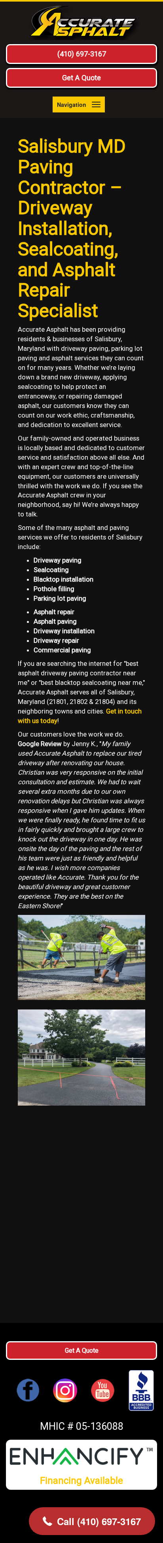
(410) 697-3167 (81, 54)
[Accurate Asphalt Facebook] (28, 1390)
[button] (92, 1521)
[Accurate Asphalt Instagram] (65, 1390)
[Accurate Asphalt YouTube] (103, 1390)
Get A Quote (81, 77)
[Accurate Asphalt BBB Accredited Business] (138, 1390)
